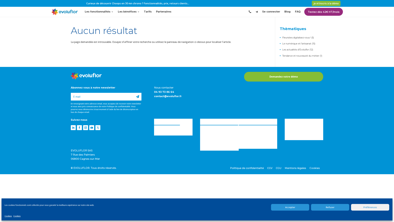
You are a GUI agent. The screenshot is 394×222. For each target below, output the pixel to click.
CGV (269, 168)
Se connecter (271, 11)
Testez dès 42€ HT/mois (324, 11)
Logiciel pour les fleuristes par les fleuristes (256, 128)
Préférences (370, 207)
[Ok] (137, 97)
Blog (287, 11)
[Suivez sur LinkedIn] (73, 127)
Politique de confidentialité (118, 106)
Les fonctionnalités (97, 11)
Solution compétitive (251, 135)
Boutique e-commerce (213, 142)
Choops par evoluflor (167, 121)
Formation (206, 147)
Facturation (207, 132)
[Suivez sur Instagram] (85, 127)
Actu (287, 121)
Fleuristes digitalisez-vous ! (296, 37)
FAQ (298, 11)
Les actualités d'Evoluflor (295, 49)
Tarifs (148, 11)
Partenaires (163, 11)
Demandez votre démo (283, 76)
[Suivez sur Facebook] (79, 127)
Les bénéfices (127, 11)
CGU (278, 168)
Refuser (330, 207)
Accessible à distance (251, 145)
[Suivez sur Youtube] (91, 127)
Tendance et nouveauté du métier (300, 55)
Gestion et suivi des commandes (219, 137)
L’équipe (159, 126)
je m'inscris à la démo (326, 3)
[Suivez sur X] (97, 127)
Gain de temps (247, 140)
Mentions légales (295, 168)
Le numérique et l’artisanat (296, 43)
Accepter (290, 207)
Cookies (8, 216)
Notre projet (161, 132)
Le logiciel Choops (211, 121)
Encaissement (208, 126)
